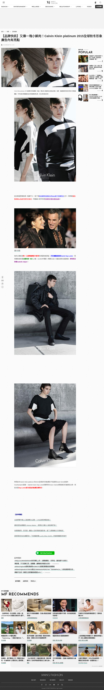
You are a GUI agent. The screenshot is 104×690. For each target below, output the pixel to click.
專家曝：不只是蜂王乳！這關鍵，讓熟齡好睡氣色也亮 (32, 563)
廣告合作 (61, 680)
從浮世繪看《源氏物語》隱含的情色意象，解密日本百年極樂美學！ (38, 637)
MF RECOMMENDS (20, 594)
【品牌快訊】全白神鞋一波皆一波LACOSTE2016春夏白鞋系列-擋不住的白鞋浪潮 (13, 615)
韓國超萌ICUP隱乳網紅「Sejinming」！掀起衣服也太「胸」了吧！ (13, 637)
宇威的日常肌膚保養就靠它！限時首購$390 (90, 614)
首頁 (2, 31)
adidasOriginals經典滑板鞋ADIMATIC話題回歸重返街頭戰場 (35, 566)
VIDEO (89, 6)
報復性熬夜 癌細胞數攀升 (61, 636)
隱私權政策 (43, 680)
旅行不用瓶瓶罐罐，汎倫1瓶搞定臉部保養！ (39, 614)
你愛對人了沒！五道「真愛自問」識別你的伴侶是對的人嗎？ (95, 67)
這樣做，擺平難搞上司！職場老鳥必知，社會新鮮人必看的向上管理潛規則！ (13, 660)
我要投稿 (70, 680)
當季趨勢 (14, 31)
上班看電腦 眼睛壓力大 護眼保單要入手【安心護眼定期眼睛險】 (90, 637)
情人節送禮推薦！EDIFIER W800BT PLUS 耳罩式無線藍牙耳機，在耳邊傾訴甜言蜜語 (95, 96)
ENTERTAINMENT (20, 6)
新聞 (8, 31)
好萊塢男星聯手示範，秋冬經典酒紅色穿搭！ (64, 614)
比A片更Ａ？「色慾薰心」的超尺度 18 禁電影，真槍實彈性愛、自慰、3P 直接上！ (96, 77)
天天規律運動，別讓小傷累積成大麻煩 (64, 659)
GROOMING (49, 6)
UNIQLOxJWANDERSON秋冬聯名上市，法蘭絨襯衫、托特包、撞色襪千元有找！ (41, 560)
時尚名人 (33, 581)
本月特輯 (99, 6)
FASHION (4, 6)
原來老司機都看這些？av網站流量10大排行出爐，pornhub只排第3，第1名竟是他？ (95, 86)
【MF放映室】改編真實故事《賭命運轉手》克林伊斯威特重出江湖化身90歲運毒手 (39, 660)
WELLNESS (35, 6)
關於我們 (33, 680)
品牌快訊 (25, 581)
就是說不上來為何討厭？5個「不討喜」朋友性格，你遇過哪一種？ (96, 57)
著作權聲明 (52, 680)
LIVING (78, 6)
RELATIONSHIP (64, 6)
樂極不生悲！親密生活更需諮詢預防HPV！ (28, 572)
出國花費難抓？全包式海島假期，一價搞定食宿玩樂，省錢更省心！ (90, 659)
